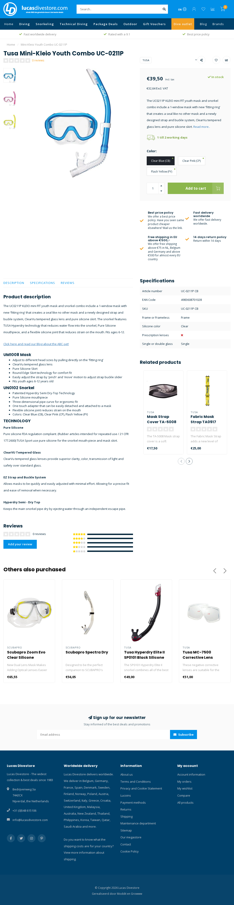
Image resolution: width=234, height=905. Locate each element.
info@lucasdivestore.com (30, 820)
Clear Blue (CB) (160, 161)
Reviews (67, 283)
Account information (191, 774)
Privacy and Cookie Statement (141, 788)
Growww (136, 893)
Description (13, 283)
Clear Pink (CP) (191, 161)
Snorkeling (45, 24)
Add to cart (196, 188)
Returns (125, 809)
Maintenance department (138, 823)
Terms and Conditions (135, 781)
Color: (152, 151)
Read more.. (201, 127)
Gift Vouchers (154, 24)
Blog (203, 24)
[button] (181, 461)
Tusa (145, 60)
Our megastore (130, 837)
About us (126, 774)
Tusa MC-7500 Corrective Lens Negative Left (198, 657)
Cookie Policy (129, 851)
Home (8, 24)
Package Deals (105, 24)
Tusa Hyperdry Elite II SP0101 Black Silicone (144, 655)
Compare (183, 795)
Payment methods (133, 802)
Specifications (42, 283)
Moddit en (124, 893)
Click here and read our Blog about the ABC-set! (36, 344)
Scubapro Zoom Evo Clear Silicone (26, 655)
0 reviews (38, 60)
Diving (24, 24)
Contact (125, 844)
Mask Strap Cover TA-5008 (161, 419)
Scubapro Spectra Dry (87, 652)
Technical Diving (74, 24)
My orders (184, 781)
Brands (218, 24)
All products (185, 802)
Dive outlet (183, 24)
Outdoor (130, 24)
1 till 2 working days (172, 137)
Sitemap (126, 830)
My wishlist (184, 788)
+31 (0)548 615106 (24, 810)
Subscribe (186, 734)
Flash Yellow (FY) (161, 171)
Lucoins (125, 795)
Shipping (126, 816)
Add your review (20, 544)
